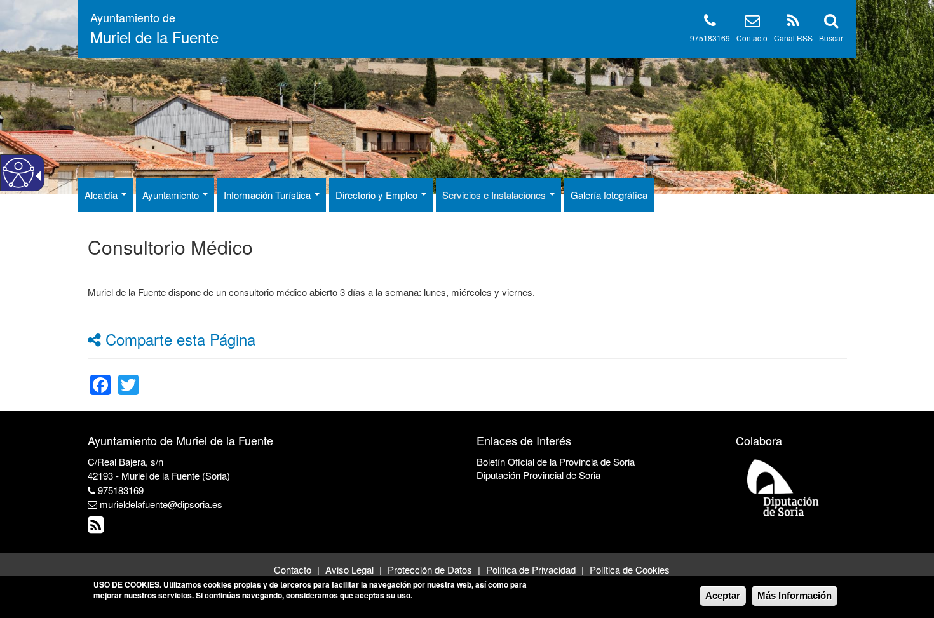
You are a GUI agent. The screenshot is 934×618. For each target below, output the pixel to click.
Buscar (831, 37)
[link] (100, 377)
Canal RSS (793, 37)
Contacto (752, 37)
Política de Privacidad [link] (531, 569)
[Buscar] (831, 22)
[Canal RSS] (793, 22)
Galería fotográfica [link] (609, 194)
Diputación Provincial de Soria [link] (538, 474)
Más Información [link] (794, 595)
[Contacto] (752, 22)
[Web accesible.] (18, 173)
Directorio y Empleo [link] (377, 194)
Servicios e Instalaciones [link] (495, 194)
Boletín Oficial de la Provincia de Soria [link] (556, 461)
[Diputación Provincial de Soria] (783, 487)
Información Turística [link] (268, 194)
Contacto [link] (292, 569)
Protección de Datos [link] (430, 569)
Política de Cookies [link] (630, 569)
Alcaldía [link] (102, 194)
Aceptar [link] (722, 595)
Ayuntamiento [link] (171, 194)
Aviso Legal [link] (349, 569)
